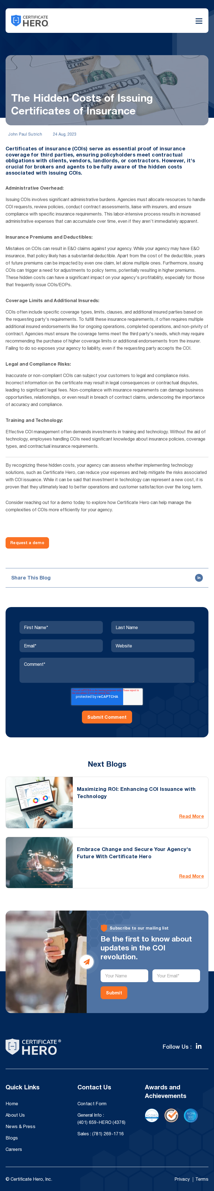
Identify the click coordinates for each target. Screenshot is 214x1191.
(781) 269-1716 (108, 1133)
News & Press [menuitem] (20, 1126)
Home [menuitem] (12, 1103)
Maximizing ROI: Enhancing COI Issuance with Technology (136, 792)
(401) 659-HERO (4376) (101, 1122)
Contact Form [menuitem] (92, 1103)
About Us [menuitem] (15, 1114)
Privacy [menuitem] (182, 1179)
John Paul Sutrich (24, 134)
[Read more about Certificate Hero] (198, 1046)
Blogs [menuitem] (12, 1137)
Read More (191, 816)
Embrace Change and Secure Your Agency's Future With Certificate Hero (134, 852)
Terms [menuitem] (201, 1179)
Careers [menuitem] (14, 1149)
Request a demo (27, 542)
